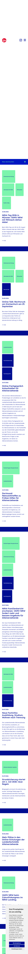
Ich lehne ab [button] (17, 946)
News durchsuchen (8, 162)
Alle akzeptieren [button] (17, 943)
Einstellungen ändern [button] (17, 949)
